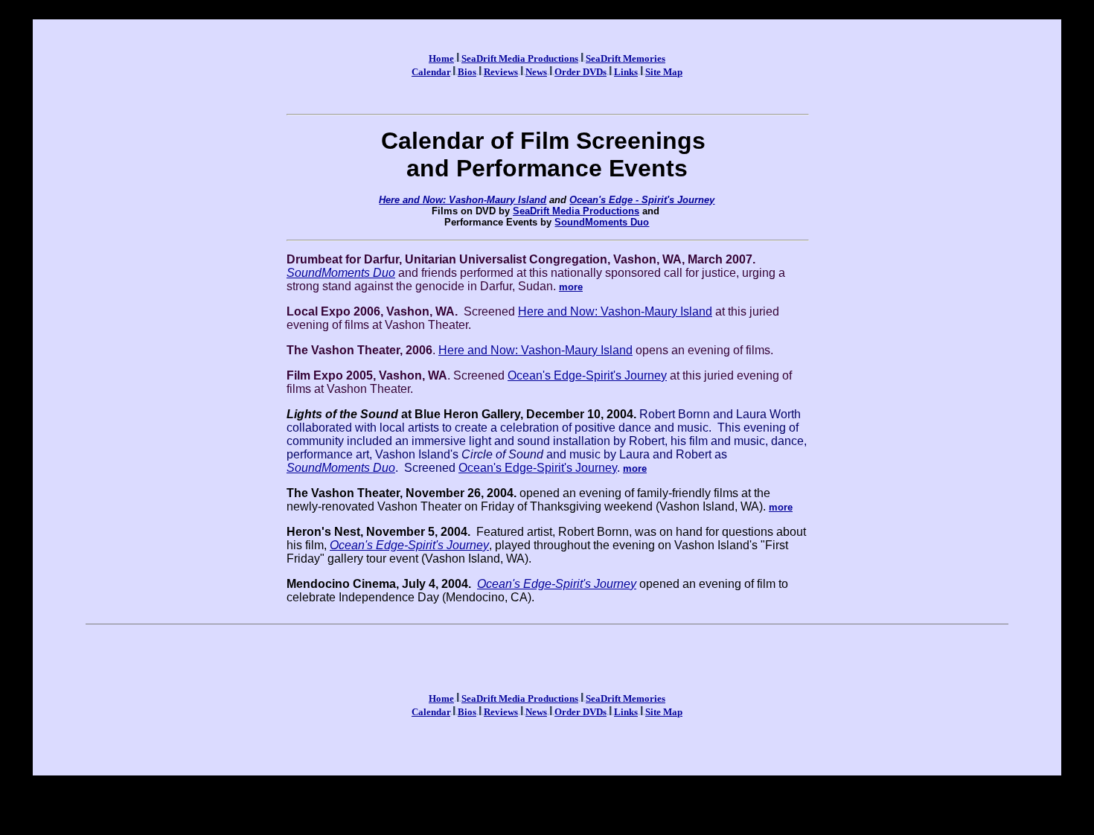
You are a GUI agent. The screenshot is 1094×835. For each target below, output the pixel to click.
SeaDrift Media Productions (519, 58)
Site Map (663, 71)
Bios (467, 71)
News (536, 71)
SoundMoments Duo (601, 222)
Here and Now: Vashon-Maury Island (462, 199)
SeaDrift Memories (625, 58)
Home (441, 58)
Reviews (501, 71)
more (571, 286)
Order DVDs (580, 71)
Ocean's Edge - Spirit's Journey (641, 199)
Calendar (431, 71)
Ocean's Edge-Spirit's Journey (587, 375)
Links (626, 71)
